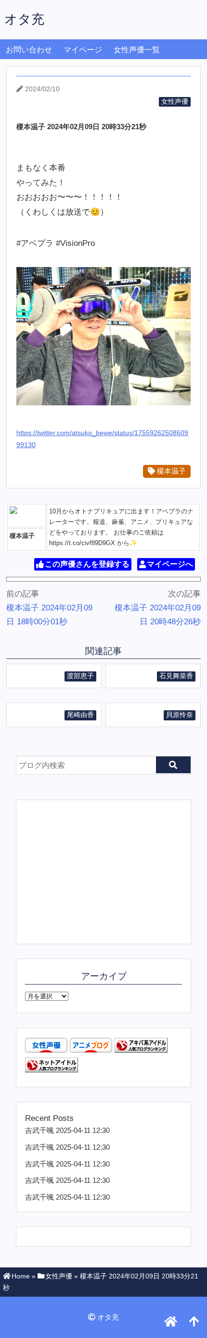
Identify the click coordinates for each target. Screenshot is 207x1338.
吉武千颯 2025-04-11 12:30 (67, 1130)
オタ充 (24, 19)
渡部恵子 (80, 676)
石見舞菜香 (176, 676)
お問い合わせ (29, 50)
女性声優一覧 (137, 50)
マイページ (83, 50)
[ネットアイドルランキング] (51, 1069)
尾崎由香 (80, 714)
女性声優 (174, 101)
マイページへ (170, 564)
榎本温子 (170, 471)
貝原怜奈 (179, 714)
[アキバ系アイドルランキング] (141, 1050)
